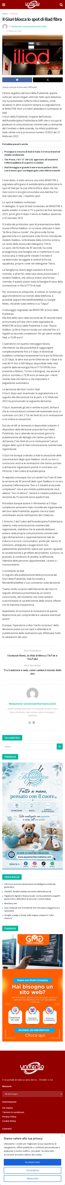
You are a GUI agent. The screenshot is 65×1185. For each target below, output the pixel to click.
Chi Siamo (7, 1107)
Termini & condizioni (13, 1112)
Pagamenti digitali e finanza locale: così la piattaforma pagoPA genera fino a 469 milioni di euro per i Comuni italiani (32, 897)
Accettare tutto (32, 1162)
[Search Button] (61, 4)
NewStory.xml (10, 903)
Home (5, 13)
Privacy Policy (9, 1116)
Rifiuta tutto (32, 1178)
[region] (32, 1159)
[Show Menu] (3, 4)
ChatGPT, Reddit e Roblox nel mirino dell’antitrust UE (27, 891)
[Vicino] (62, 1136)
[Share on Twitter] (48, 79)
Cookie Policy (9, 1121)
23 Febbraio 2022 (14, 31)
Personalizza (32, 1170)
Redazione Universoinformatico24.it (29, 26)
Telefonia (14, 13)
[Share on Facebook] (17, 79)
